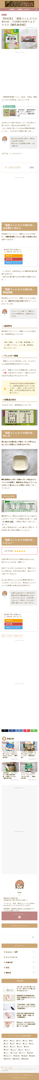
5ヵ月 (5, 635)
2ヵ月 (19, 1040)
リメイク (23, 1052)
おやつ (21, 1049)
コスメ (28, 1049)
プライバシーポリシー (14, 1075)
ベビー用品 (14, 1052)
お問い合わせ (27, 1075)
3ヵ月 (25, 1040)
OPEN (31, 167)
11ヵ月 (20, 1046)
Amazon (9, 255)
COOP (6, 1049)
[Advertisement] (19, 73)
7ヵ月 (25, 1043)
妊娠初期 (25, 1055)
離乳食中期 (8, 1058)
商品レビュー (8, 1055)
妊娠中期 (17, 1055)
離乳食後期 (25, 1058)
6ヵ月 (11, 635)
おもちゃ (14, 1049)
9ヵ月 (6, 1046)
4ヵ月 (6, 1043)
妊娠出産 (20, 962)
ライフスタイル (20, 957)
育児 (20, 967)
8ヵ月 (32, 1043)
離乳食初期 (19, 635)
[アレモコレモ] (19, 6)
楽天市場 (9, 259)
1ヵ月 (13, 1040)
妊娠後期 (33, 1055)
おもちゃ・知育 (20, 952)
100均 (27, 1046)
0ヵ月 (6, 1040)
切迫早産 (31, 1052)
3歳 (31, 1040)
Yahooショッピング (13, 262)
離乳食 (4, 14)
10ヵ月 (13, 1046)
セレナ (6, 1052)
